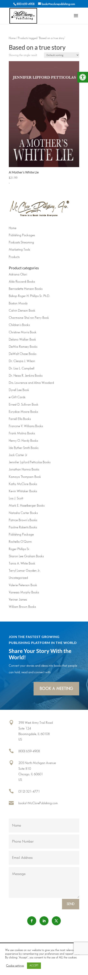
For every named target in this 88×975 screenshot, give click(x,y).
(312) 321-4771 (29, 791)
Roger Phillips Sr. (19, 549)
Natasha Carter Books (23, 513)
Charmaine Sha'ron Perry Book (29, 317)
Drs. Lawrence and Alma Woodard (31, 382)
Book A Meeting (56, 689)
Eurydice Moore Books (23, 411)
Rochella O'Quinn (20, 541)
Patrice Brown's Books (23, 520)
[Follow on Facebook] (31, 920)
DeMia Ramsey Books (23, 346)
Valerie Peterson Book (23, 585)
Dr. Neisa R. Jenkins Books (25, 375)
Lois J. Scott (16, 498)
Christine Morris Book (22, 332)
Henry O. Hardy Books (23, 440)
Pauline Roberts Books (23, 527)
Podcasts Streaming (21, 242)
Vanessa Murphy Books (24, 592)
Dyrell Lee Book (19, 390)
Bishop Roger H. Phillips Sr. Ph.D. (29, 296)
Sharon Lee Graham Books (26, 556)
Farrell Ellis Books (20, 419)
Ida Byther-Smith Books (23, 448)
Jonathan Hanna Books (24, 469)
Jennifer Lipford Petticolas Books (29, 462)
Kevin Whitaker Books (23, 491)
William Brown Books (22, 606)
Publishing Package (21, 534)
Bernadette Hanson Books (25, 288)
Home (12, 38)
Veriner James (18, 599)
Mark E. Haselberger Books (26, 505)
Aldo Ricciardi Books (22, 281)
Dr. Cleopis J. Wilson (22, 361)
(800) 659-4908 (29, 751)
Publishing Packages (22, 235)
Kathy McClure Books (23, 484)
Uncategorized (18, 577)
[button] (82, 77)
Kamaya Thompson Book (25, 476)
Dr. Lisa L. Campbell (21, 368)
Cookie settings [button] (15, 965)
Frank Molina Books (22, 433)
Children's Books (19, 325)
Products (14, 257)
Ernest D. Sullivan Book (23, 404)
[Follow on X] (56, 920)
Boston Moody (18, 303)
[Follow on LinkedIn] (44, 920)
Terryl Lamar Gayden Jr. (24, 570)
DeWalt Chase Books (22, 354)
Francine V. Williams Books (26, 426)
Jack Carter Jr (18, 455)
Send (70, 904)
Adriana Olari (18, 274)
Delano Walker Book (22, 339)
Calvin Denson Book (22, 310)
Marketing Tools (19, 249)
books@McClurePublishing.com (38, 803)
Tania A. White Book (22, 563)
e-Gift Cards (17, 397)
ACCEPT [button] (33, 965)
